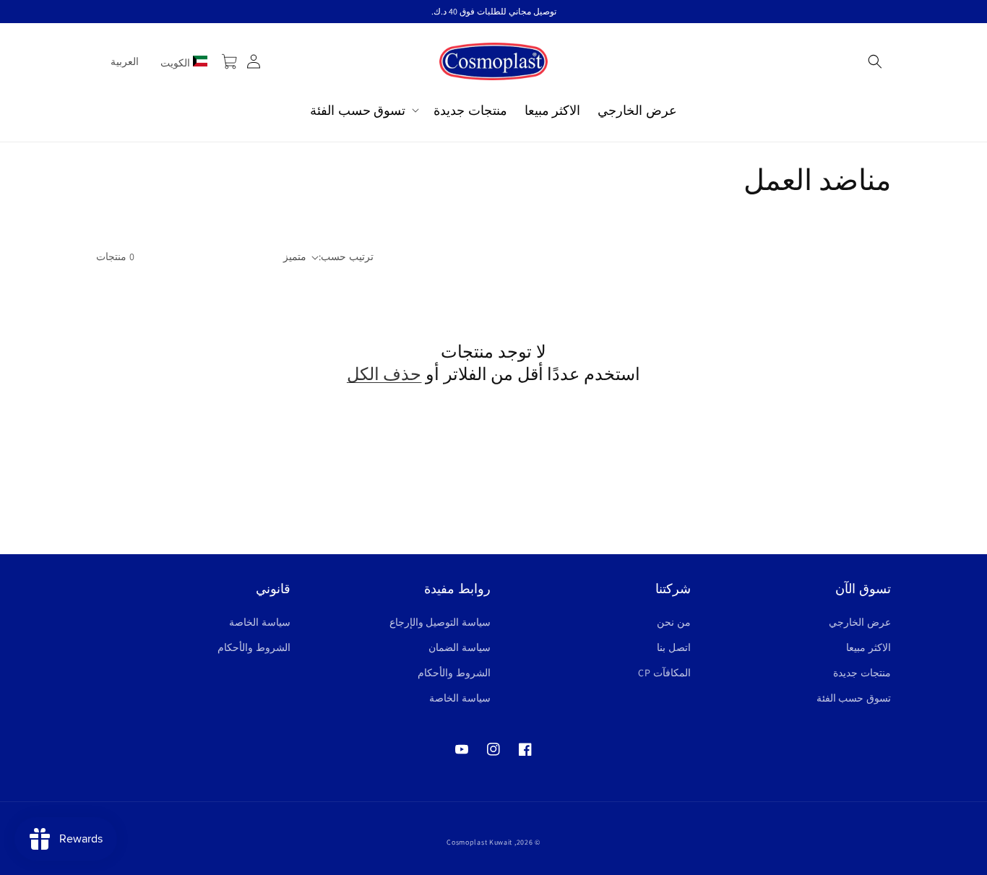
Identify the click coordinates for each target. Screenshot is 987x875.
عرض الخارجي (860, 622)
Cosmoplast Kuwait (479, 842)
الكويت (176, 62)
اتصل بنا (674, 647)
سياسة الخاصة (460, 697)
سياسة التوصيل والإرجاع (440, 622)
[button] (875, 61)
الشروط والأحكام (454, 672)
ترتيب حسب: (346, 256)
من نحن (674, 622)
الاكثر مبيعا (868, 647)
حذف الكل (384, 374)
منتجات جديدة (862, 672)
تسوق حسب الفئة (853, 697)
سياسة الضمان (459, 647)
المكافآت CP (664, 672)
